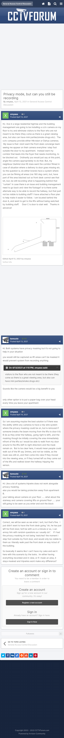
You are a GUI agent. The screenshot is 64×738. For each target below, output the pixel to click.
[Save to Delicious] (17, 655)
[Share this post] (59, 117)
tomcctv (14, 338)
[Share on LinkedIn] (31, 655)
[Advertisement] (32, 57)
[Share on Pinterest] (35, 655)
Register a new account (32, 602)
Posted (19, 117)
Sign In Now (32, 622)
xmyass (9, 101)
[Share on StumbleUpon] (26, 655)
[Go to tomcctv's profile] (5, 340)
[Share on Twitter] (3, 655)
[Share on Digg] (12, 655)
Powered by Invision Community (32, 733)
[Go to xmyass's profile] (5, 116)
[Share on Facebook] (8, 655)
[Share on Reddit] (21, 655)
